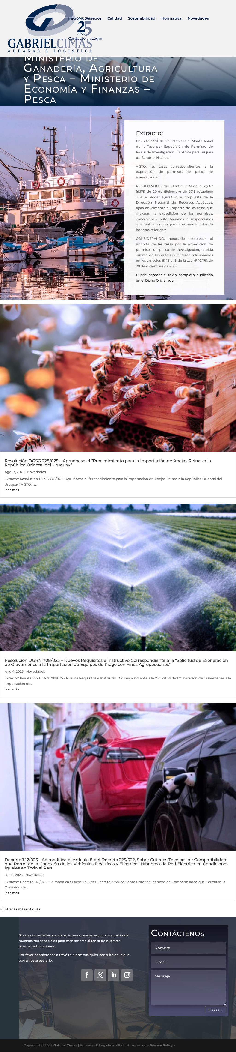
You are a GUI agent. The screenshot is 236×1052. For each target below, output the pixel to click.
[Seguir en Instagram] (127, 975)
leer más (12, 490)
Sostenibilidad (141, 19)
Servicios (93, 19)
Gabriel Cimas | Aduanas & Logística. (84, 1045)
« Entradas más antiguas (20, 909)
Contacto (77, 39)
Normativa (171, 19)
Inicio (73, 19)
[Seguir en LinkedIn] (113, 975)
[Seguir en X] (100, 975)
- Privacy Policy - (161, 1045)
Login (96, 39)
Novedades (198, 19)
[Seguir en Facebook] (87, 975)
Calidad (114, 19)
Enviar (215, 1010)
